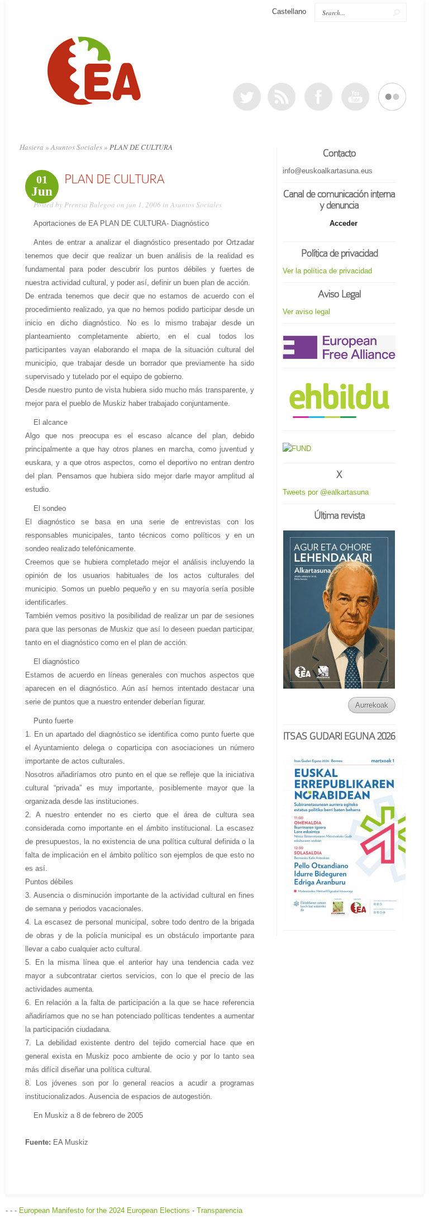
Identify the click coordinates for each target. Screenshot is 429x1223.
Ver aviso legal (306, 311)
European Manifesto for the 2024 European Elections (104, 1210)
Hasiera (32, 147)
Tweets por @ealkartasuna (326, 492)
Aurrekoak (371, 705)
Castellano (289, 11)
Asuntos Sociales (76, 147)
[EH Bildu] (339, 401)
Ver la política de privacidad (327, 271)
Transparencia (219, 1210)
